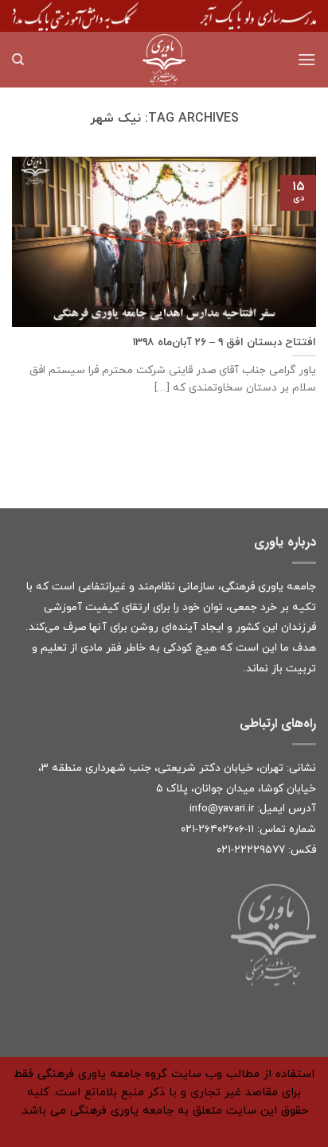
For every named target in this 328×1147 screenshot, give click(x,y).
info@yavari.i (220, 808)
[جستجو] (18, 60)
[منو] (306, 59)
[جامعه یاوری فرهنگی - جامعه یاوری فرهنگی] (164, 59)
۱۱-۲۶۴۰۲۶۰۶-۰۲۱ (217, 829)
